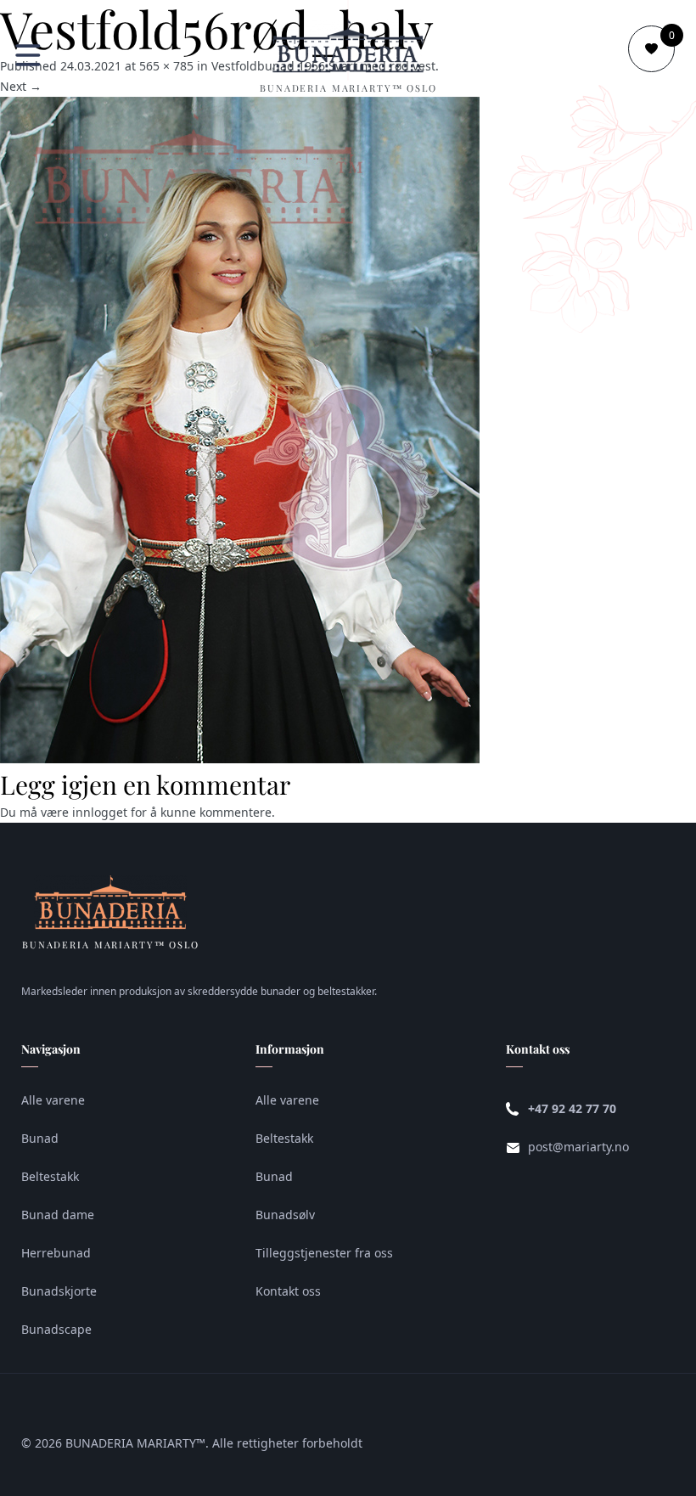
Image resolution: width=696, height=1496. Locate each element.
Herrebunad (56, 1253)
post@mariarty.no (578, 1147)
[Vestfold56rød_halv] (240, 759)
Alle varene (53, 1100)
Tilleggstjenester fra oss (324, 1253)
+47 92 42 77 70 (572, 1108)
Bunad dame (57, 1214)
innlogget (99, 812)
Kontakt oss (288, 1291)
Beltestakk (50, 1176)
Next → (21, 86)
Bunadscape (56, 1329)
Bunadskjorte (59, 1291)
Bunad (40, 1138)
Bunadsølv (285, 1214)
